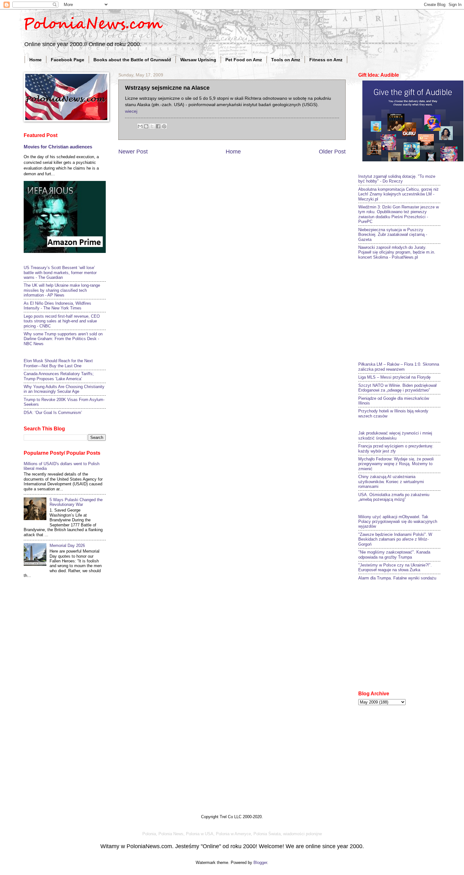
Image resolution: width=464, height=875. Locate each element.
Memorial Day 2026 (67, 545)
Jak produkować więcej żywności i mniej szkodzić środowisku (395, 435)
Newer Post (133, 151)
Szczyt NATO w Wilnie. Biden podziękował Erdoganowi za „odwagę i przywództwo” (397, 388)
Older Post (332, 151)
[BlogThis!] (146, 126)
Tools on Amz (285, 59)
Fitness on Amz (325, 59)
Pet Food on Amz (243, 59)
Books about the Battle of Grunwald (132, 59)
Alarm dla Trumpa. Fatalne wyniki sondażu (397, 578)
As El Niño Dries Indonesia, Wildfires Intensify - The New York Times (57, 305)
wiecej (131, 111)
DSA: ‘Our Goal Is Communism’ (53, 412)
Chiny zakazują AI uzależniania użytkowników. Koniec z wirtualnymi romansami (391, 481)
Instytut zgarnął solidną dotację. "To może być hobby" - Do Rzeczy (396, 178)
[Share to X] (152, 126)
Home (35, 59)
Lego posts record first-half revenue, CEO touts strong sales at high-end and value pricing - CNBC (62, 321)
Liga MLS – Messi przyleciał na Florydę (394, 377)
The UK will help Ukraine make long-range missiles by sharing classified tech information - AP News (62, 290)
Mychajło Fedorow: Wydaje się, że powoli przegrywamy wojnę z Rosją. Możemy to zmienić (396, 464)
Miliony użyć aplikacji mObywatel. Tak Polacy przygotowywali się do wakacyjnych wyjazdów (397, 521)
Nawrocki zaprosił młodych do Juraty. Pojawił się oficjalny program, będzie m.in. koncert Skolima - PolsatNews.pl (396, 252)
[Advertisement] (405, 310)
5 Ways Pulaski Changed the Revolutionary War (76, 502)
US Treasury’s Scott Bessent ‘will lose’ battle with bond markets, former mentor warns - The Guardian (60, 272)
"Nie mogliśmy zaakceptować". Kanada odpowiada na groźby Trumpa (394, 554)
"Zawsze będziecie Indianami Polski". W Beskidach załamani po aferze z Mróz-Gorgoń (395, 539)
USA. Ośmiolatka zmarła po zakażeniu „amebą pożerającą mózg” (393, 497)
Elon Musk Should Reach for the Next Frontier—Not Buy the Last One (58, 363)
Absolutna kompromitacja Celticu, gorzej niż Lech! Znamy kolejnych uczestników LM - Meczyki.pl (398, 194)
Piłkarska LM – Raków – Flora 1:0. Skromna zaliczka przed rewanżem (398, 366)
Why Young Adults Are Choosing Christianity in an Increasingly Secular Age (64, 389)
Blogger (260, 862)
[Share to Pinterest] (164, 126)
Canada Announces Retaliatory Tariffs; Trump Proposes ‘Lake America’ (59, 376)
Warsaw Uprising (198, 59)
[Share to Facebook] (158, 126)
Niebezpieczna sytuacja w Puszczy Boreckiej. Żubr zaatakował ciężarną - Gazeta (392, 234)
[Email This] (140, 126)
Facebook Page (67, 59)
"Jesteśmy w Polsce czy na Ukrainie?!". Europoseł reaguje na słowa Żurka (395, 567)
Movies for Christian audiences (58, 146)
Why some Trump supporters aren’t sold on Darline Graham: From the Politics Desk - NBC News (63, 339)
